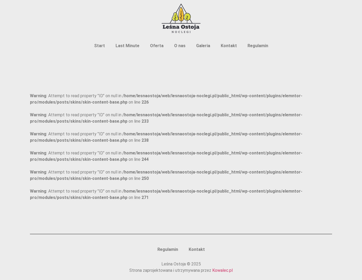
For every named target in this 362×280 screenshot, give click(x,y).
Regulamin (258, 45)
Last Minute (127, 45)
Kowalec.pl (222, 270)
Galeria (203, 45)
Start (99, 45)
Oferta (157, 45)
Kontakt (229, 45)
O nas (180, 45)
